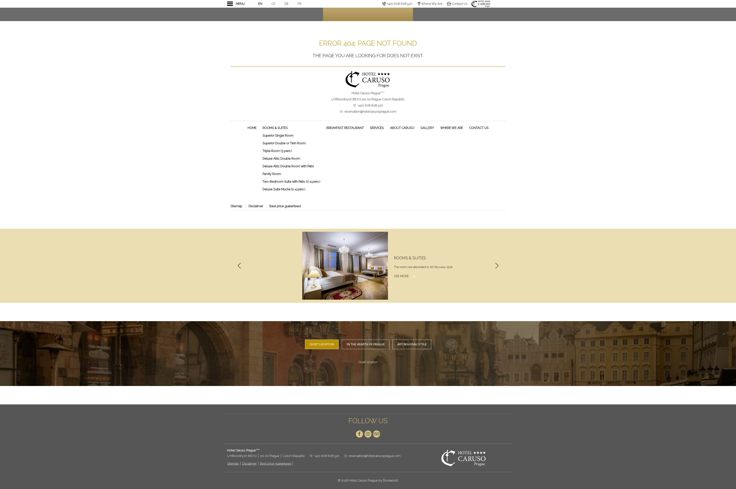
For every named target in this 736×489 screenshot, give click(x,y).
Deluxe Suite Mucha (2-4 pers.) (284, 189)
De (286, 4)
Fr (299, 4)
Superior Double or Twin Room (284, 143)
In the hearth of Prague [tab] (366, 344)
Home (252, 128)
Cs (273, 4)
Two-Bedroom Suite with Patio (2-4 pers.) (291, 181)
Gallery (427, 128)
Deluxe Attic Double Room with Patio (288, 166)
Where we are (451, 128)
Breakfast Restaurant (345, 128)
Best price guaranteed (285, 206)
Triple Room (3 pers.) (277, 151)
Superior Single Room (278, 135)
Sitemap (236, 206)
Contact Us (479, 128)
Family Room (272, 174)
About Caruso (402, 128)
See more (405, 276)
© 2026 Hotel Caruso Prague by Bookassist (368, 480)
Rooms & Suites (275, 128)
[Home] (490, 4)
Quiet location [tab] (322, 344)
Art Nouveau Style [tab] (411, 344)
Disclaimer (256, 206)
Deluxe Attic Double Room (281, 158)
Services (377, 128)
